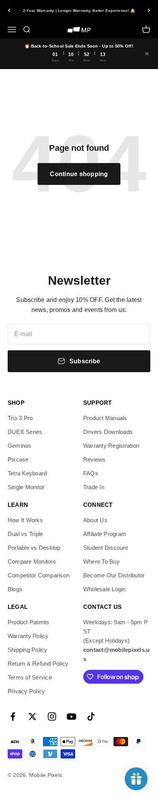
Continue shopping (79, 174)
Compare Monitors (32, 561)
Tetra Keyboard (27, 473)
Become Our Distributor (114, 575)
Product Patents (28, 622)
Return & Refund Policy (38, 663)
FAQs (90, 473)
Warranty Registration (111, 445)
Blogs (15, 589)
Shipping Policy (28, 649)
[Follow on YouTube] (71, 716)
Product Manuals (105, 418)
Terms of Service (30, 677)
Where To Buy (101, 561)
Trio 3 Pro (20, 418)
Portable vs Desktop (34, 547)
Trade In (93, 487)
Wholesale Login (104, 589)
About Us (95, 520)
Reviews (94, 459)
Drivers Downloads (108, 432)
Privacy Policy (26, 691)
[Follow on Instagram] (52, 716)
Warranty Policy (28, 636)
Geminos (19, 445)
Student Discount (105, 547)
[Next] (149, 10)
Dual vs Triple (25, 534)
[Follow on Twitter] (32, 716)
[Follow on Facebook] (13, 716)
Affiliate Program (104, 534)
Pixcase (18, 459)
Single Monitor (26, 487)
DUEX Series (25, 432)
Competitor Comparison (38, 575)
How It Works (25, 520)
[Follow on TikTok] (91, 716)
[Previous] (9, 10)
